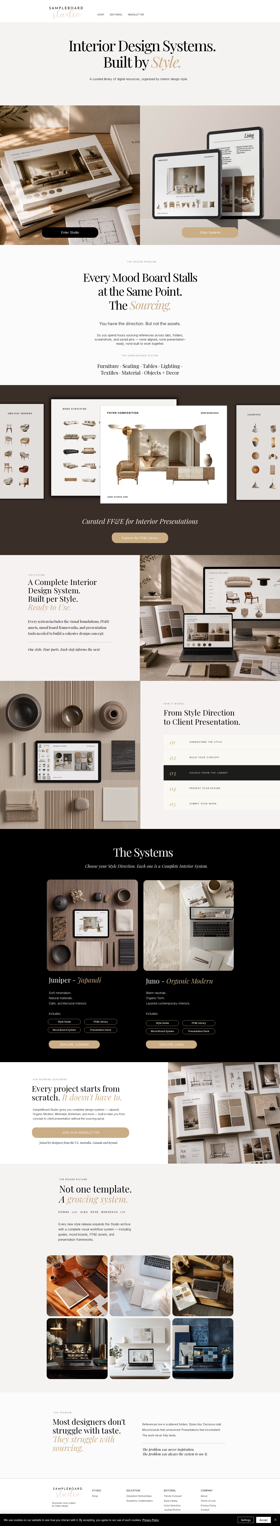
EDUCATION (133, 1490)
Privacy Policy (150, 1520)
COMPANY (207, 1490)
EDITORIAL (170, 1490)
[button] (64, 1022)
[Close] (275, 1520)
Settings (246, 1520)
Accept (263, 1520)
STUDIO (96, 1490)
